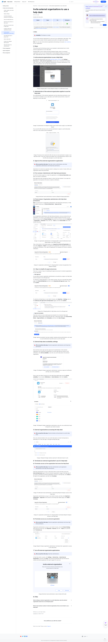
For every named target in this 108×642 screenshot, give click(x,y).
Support (49, 626)
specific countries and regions (41, 28)
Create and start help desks (43, 5)
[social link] (21, 636)
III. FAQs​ (91, 27)
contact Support (56, 27)
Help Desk (35, 5)
